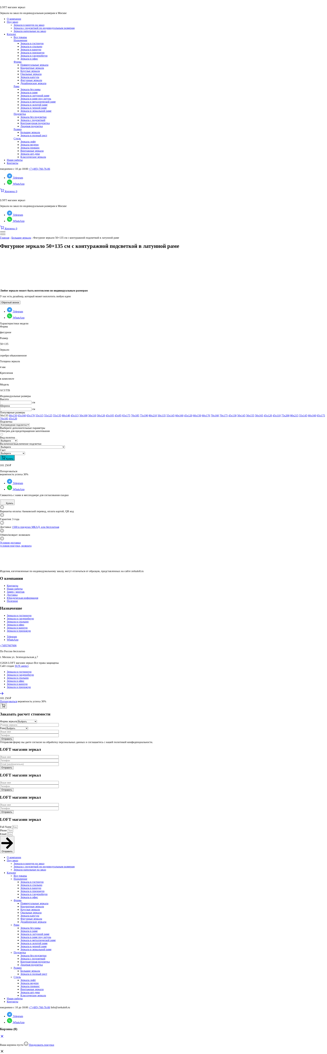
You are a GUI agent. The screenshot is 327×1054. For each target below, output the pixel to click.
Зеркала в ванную (30, 49)
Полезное (12, 601)
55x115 (39, 415)
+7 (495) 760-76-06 (39, 168)
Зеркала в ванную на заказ (29, 25)
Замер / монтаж (16, 591)
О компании (14, 18)
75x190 (144, 415)
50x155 (250, 415)
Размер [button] (18, 129)
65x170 (31, 415)
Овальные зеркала (31, 74)
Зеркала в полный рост (33, 135)
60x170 (206, 415)
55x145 (170, 415)
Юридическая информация (22, 597)
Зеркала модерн (29, 144)
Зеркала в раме (29, 92)
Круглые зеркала (30, 71)
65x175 (126, 415)
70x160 (215, 415)
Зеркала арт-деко (30, 153)
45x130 (232, 415)
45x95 (118, 415)
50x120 (101, 415)
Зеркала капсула (29, 77)
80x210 (153, 415)
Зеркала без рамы (30, 89)
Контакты (12, 163)
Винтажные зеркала (32, 150)
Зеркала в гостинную (19, 615)
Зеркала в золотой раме (34, 104)
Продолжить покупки (41, 1044)
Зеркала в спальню (31, 46)
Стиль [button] (17, 138)
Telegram (12, 636)
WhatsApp (12, 639)
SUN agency (22, 665)
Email (3, 834)
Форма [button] (17, 61)
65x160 (22, 415)
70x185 (135, 415)
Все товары (20, 37)
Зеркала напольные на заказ (30, 31)
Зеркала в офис (29, 58)
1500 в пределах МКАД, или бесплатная (35, 527)
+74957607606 (8, 645)
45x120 (188, 415)
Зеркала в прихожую (32, 52)
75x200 (285, 415)
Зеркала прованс (30, 147)
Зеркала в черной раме (33, 107)
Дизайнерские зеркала (33, 83)
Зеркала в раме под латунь (35, 98)
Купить (9, 459)
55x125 (48, 415)
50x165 (259, 415)
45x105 (110, 415)
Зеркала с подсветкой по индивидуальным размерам (44, 28)
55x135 (57, 415)
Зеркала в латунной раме (34, 95)
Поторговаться (8, 701)
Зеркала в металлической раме (38, 101)
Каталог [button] (11, 34)
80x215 (294, 415)
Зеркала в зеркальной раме (35, 110)
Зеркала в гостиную (32, 43)
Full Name (6, 826)
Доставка (12, 594)
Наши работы (15, 160)
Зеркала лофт (28, 141)
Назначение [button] (20, 40)
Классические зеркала (33, 156)
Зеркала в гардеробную (34, 55)
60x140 (66, 415)
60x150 (13, 415)
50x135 (162, 415)
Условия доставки (10, 542)
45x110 (277, 415)
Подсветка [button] (20, 114)
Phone (3, 830)
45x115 (75, 415)
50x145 (241, 415)
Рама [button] (16, 86)
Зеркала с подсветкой (32, 120)
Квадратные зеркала (32, 67)
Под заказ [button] (12, 21)
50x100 (83, 415)
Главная (4, 237)
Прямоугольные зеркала (34, 64)
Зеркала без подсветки (33, 117)
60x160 (179, 415)
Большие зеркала (30, 132)
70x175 (224, 415)
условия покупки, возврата (16, 545)
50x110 (92, 415)
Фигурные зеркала (31, 80)
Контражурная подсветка (35, 123)
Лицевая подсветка (31, 126)
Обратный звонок (10, 302)
